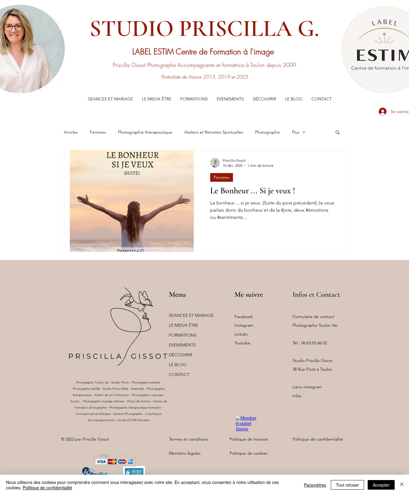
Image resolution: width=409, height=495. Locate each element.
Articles (71, 132)
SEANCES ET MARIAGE (191, 315)
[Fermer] (401, 484)
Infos (297, 395)
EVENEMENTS (182, 345)
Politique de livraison (249, 439)
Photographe (267, 132)
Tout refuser (347, 485)
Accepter (381, 485)
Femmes (98, 132)
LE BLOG (177, 364)
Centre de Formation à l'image (226, 52)
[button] (110, 99)
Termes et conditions (188, 439)
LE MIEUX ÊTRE (183, 325)
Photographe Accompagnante (181, 64)
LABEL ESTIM (154, 52)
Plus (295, 132)
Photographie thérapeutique (145, 132)
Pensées (221, 177)
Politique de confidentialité (318, 439)
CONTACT (179, 374)
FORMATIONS (182, 335)
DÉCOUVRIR (180, 355)
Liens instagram (307, 386)
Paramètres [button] (315, 485)
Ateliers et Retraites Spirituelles (213, 132)
